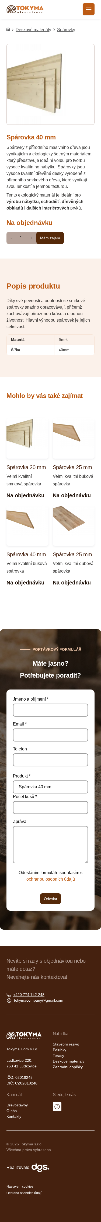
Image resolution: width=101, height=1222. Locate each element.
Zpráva (19, 821)
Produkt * (21, 776)
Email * (20, 724)
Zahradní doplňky (68, 1067)
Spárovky (66, 29)
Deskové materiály (33, 29)
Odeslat (50, 899)
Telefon (20, 749)
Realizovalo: (19, 1167)
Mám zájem (50, 238)
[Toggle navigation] (89, 9)
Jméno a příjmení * (30, 699)
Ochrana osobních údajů (24, 1193)
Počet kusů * (25, 796)
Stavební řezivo (66, 1044)
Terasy (58, 1055)
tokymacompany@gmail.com (38, 1000)
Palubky (59, 1050)
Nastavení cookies (19, 1186)
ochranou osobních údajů (50, 879)
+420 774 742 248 (28, 994)
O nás (11, 1111)
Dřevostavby (17, 1105)
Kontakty (13, 1116)
